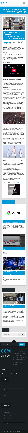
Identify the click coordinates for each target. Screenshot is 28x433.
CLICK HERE (6, 323)
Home (5, 384)
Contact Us (6, 423)
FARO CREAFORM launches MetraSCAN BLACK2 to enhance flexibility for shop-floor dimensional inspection (13, 273)
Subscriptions (7, 409)
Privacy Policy (7, 412)
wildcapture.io (16, 182)
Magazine (6, 389)
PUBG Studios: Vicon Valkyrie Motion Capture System (13, 306)
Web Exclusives (19, 8)
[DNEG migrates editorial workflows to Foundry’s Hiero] (14, 240)
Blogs (5, 395)
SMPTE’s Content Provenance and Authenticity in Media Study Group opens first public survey (14, 222)
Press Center (7, 8)
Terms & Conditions (8, 415)
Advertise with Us (7, 418)
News (5, 387)
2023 (4, 9)
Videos (5, 392)
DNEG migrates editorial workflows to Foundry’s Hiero (14, 249)
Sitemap (5, 421)
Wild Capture (17, 41)
